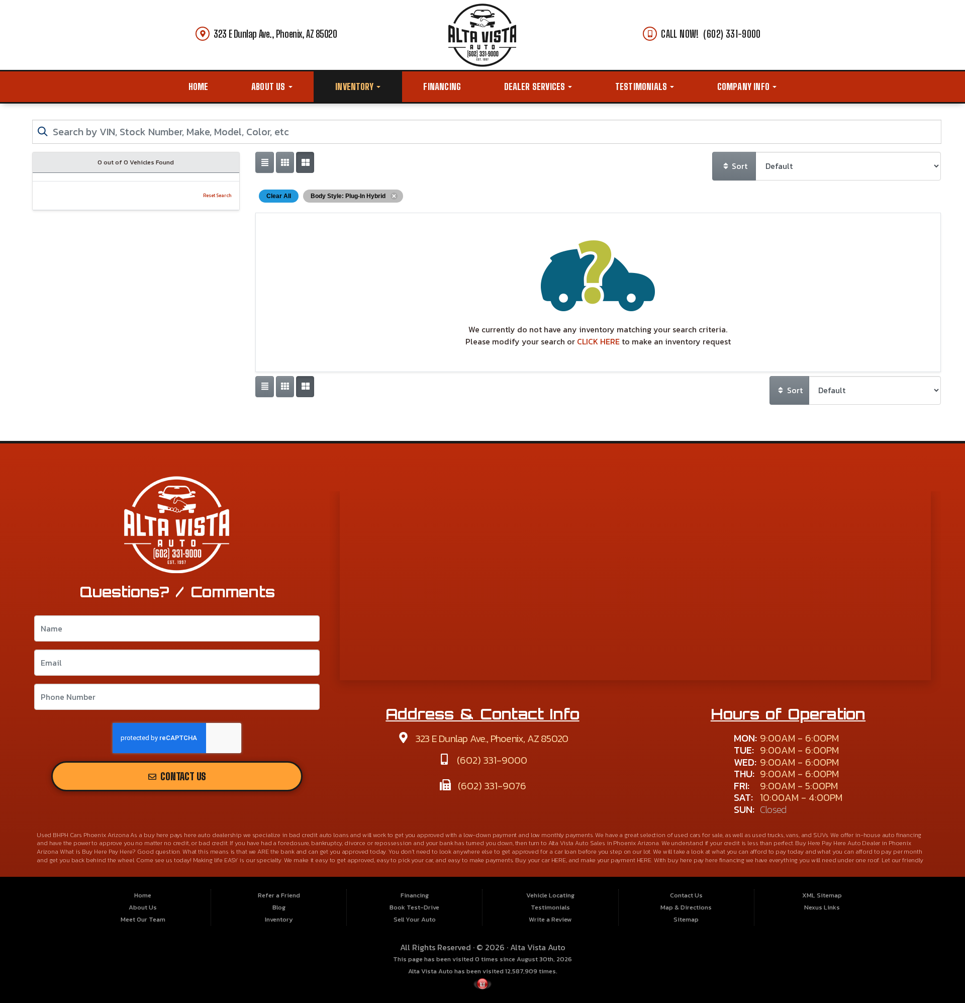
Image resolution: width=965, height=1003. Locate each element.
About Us (269, 86)
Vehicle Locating (550, 895)
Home (198, 86)
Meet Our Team (143, 919)
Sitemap (686, 919)
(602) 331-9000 (490, 760)
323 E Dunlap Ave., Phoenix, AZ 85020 (275, 34)
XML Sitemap (822, 895)
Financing (442, 86)
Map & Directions (686, 907)
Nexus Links (822, 907)
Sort (738, 166)
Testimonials (642, 86)
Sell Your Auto (415, 919)
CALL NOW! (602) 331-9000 (711, 34)
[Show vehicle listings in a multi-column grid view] (305, 162)
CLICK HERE (598, 341)
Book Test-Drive (414, 907)
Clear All (278, 196)
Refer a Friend (279, 895)
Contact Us (182, 776)
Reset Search (217, 195)
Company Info (744, 86)
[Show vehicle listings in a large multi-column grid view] (285, 162)
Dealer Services (535, 86)
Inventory (355, 86)
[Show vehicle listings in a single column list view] (264, 162)
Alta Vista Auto (537, 947)
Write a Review (550, 919)
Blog (278, 907)
